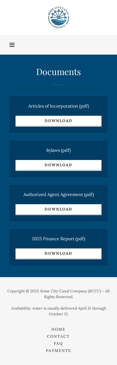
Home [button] (58, 329)
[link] (58, 17)
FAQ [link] (58, 343)
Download (58, 120)
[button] (12, 44)
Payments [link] (58, 350)
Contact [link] (58, 336)
